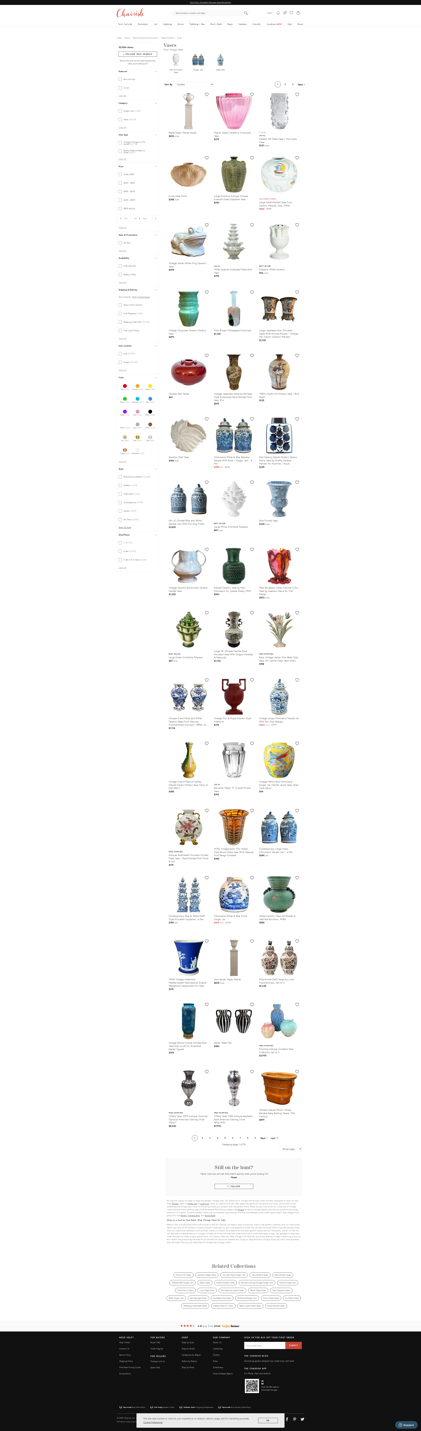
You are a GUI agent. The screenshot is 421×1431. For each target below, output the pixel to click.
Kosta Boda (210, 1215)
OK (268, 1420)
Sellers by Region (189, 1361)
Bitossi (241, 1209)
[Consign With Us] (285, 13)
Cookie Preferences (152, 1422)
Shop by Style (188, 1342)
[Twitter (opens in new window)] (302, 1418)
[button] (291, 13)
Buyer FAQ (155, 1342)
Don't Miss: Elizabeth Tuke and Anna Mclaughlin (210, 2)
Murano (175, 1203)
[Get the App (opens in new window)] (252, 1386)
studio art (204, 1203)
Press (215, 1361)
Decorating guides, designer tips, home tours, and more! (269, 1361)
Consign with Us (157, 1361)
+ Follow (137, 54)
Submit (293, 1345)
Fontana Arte (194, 1215)
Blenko (184, 1215)
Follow (235, 1186)
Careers (216, 1355)
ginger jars (192, 1203)
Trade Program (156, 1348)
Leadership (218, 1348)
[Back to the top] (414, 1414)
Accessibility (125, 1373)
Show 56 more (125, 527)
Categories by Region (191, 1355)
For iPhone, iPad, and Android (257, 1373)
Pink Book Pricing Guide (129, 1367)
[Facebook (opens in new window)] (287, 1418)
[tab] (138, 79)
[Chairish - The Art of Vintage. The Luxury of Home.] (130, 13)
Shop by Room (188, 1367)
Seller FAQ (155, 1367)
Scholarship (218, 1367)
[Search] (246, 13)
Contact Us (124, 1348)
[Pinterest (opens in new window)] (295, 1418)
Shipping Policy (126, 1361)
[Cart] (298, 13)
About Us (217, 1342)
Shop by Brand (188, 1348)
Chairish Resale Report (223, 1373)
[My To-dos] (278, 13)
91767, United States (141, 297)
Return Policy (125, 1355)
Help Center (124, 1342)
